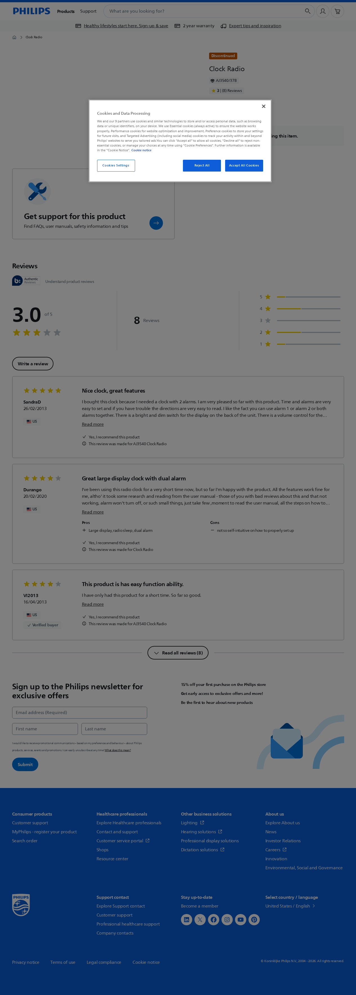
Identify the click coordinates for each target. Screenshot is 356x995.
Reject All (202, 165)
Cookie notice (141, 150)
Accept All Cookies (244, 165)
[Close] (264, 106)
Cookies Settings (115, 165)
